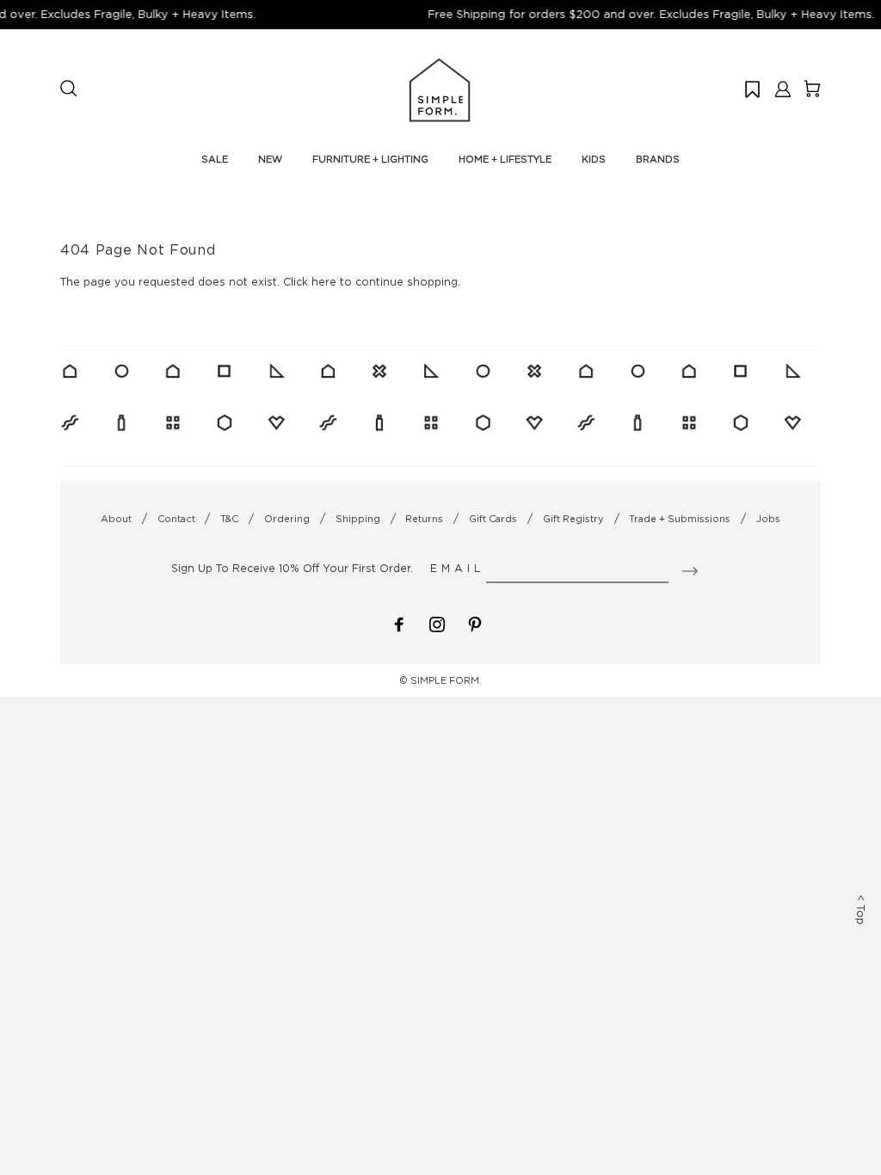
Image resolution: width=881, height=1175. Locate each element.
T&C (229, 519)
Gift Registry (573, 519)
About (116, 519)
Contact (176, 519)
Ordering (287, 519)
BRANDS (658, 159)
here (323, 281)
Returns (424, 519)
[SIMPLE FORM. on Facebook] (399, 622)
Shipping (358, 519)
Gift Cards (493, 519)
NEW (270, 159)
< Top (860, 910)
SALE (214, 159)
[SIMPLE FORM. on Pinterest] (475, 622)
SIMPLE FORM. (446, 680)
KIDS (594, 159)
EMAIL (457, 568)
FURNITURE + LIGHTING (370, 159)
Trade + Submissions (679, 519)
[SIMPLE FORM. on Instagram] (437, 622)
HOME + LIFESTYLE (505, 159)
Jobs (768, 519)
